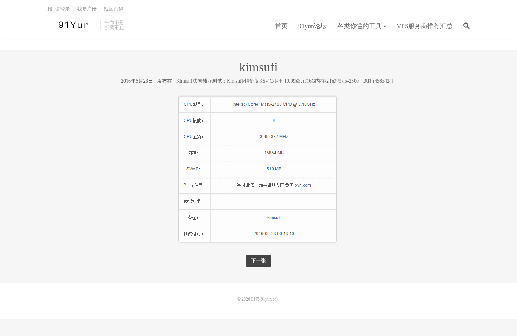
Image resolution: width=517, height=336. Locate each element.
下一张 (258, 260)
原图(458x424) (378, 81)
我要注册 (87, 9)
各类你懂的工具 (359, 26)
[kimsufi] (258, 169)
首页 (281, 26)
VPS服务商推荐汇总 (425, 26)
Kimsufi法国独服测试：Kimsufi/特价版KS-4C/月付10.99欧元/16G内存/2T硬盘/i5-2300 (267, 81)
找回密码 (113, 9)
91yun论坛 (312, 26)
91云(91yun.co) (72, 25)
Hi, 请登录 (58, 9)
